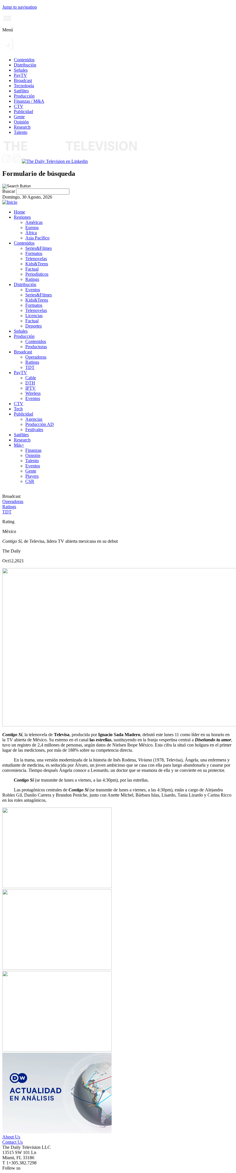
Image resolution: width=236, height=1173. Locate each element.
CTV (18, 106)
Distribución (25, 64)
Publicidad (23, 111)
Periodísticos (36, 274)
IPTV (30, 388)
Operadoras (35, 357)
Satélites (21, 90)
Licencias (34, 315)
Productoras (36, 346)
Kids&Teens (36, 263)
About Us (11, 1136)
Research (22, 127)
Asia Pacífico (37, 237)
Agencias (33, 419)
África (31, 232)
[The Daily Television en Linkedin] (55, 161)
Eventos (32, 289)
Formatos (33, 253)
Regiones (22, 217)
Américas (34, 222)
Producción (24, 96)
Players (32, 476)
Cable (30, 377)
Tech (18, 408)
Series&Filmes (38, 248)
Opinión (21, 121)
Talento (20, 132)
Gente (19, 116)
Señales (21, 70)
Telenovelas (36, 258)
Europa (32, 227)
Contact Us (12, 1142)
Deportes (33, 325)
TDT (30, 367)
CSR (29, 481)
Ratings (32, 279)
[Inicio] (9, 202)
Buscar (9, 191)
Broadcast (23, 80)
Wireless (33, 393)
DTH (30, 382)
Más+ (19, 445)
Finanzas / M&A (29, 101)
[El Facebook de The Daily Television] (6, 161)
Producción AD (39, 424)
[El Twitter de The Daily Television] (16, 161)
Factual (32, 268)
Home (19, 212)
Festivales (34, 429)
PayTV (20, 75)
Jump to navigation (19, 7)
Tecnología (24, 85)
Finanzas (33, 450)
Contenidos (24, 59)
